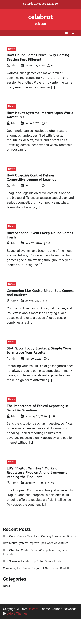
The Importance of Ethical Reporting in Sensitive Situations (37, 408)
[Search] (73, 33)
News (11, 48)
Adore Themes (17, 613)
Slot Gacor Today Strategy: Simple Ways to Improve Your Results (39, 350)
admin (14, 65)
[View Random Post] (66, 33)
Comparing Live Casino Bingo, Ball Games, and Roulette (36, 568)
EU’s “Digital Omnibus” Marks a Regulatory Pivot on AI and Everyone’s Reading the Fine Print (37, 472)
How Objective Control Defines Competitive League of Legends (31, 177)
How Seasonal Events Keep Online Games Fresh (32, 561)
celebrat (40, 17)
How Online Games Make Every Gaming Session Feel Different (38, 57)
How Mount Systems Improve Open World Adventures (35, 543)
